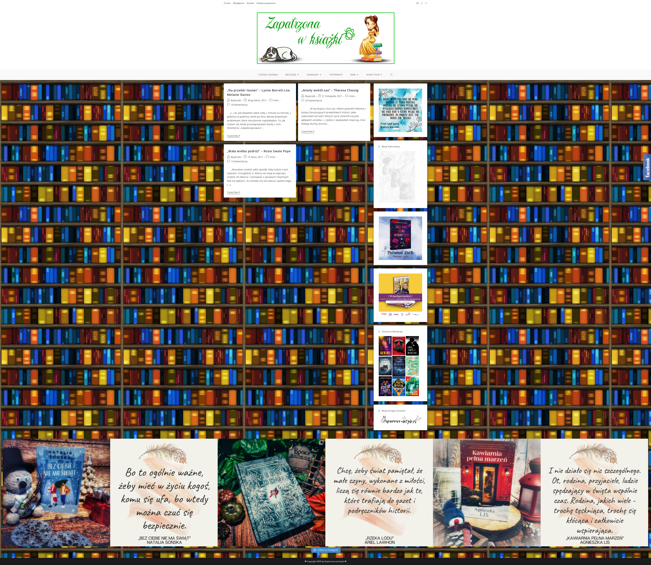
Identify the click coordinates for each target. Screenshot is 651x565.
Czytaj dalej (233, 136)
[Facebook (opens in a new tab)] (417, 3)
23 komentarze (313, 100)
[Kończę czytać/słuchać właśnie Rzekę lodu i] (379, 492)
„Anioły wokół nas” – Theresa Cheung (330, 90)
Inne (276, 100)
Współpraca (238, 3)
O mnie (227, 3)
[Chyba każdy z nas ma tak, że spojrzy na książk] (271, 492)
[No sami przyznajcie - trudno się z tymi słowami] (164, 492)
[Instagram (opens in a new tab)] (422, 3)
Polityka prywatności (266, 3)
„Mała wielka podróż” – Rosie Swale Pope (259, 151)
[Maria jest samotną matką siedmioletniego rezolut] (56, 492)
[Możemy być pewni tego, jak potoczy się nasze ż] (487, 492)
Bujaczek (236, 100)
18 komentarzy (239, 104)
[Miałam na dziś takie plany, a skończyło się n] (594, 492)
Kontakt (250, 3)
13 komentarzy (239, 161)
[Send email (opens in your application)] (425, 3)
